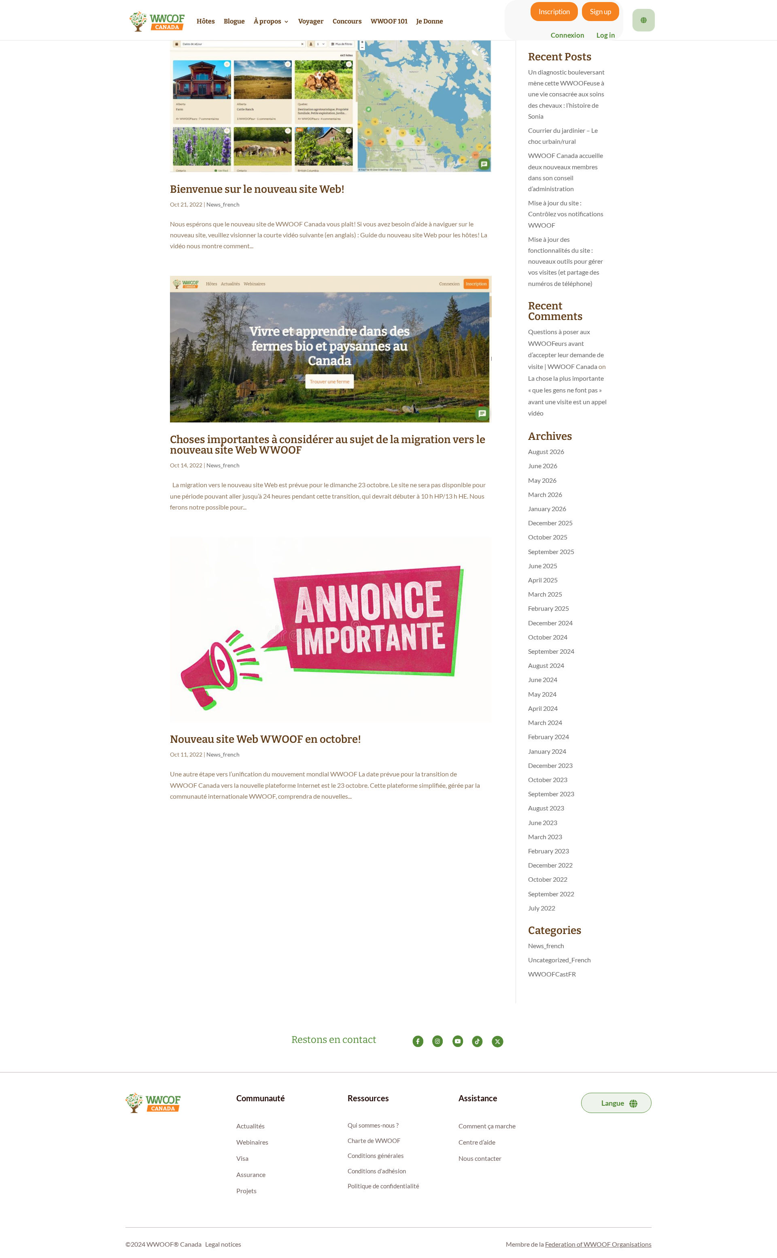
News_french (223, 204)
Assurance (250, 1174)
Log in (606, 35)
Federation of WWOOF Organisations (598, 1244)
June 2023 (542, 822)
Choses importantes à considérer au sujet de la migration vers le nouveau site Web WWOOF (327, 444)
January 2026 (547, 508)
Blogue (234, 21)
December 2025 (550, 523)
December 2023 (550, 765)
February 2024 (548, 736)
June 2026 (542, 465)
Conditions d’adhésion (377, 1171)
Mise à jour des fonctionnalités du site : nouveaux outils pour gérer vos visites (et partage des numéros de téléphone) (565, 261)
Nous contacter (480, 1158)
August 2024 (546, 665)
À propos (267, 21)
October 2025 (547, 537)
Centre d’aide (477, 1142)
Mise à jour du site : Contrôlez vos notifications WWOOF (565, 213)
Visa (242, 1158)
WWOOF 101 (389, 21)
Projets (246, 1190)
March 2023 (545, 836)
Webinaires (252, 1142)
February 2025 (548, 608)
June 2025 (542, 565)
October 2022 (547, 879)
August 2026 (546, 451)
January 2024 (547, 751)
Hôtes (206, 21)
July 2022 (541, 908)
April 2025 (543, 580)
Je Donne (429, 21)
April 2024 (543, 708)
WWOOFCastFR (552, 974)
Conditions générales (376, 1155)
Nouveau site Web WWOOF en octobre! (265, 739)
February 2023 (548, 851)
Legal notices (223, 1244)
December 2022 (550, 865)
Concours (347, 21)
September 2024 (551, 651)
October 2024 (547, 637)
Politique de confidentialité (383, 1186)
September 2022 (551, 894)
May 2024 (542, 694)
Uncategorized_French (559, 960)
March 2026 (545, 494)
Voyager (311, 21)
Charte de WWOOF (374, 1140)
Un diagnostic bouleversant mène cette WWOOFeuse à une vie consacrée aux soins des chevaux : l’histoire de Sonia (566, 94)
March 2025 (545, 594)
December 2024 (550, 623)
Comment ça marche (487, 1126)
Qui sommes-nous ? (373, 1125)
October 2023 (547, 779)
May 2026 (542, 480)
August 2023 (546, 808)
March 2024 (545, 722)
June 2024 (542, 679)
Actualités (250, 1126)
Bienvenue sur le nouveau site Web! (257, 189)
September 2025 (551, 551)
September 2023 (551, 793)
